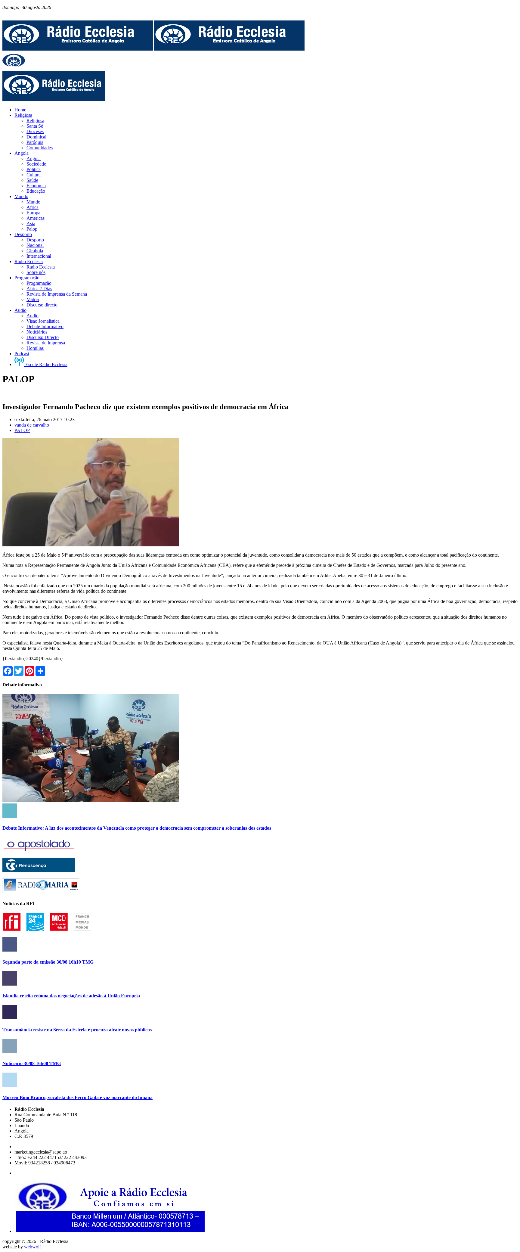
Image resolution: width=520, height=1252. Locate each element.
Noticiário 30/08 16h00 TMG (31, 1063)
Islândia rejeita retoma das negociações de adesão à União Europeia (71, 995)
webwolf (32, 1246)
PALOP (22, 430)
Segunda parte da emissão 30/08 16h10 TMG (48, 962)
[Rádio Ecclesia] (77, 48)
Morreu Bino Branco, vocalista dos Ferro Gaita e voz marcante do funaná (77, 1097)
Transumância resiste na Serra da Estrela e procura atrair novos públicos (77, 1029)
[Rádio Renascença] (38, 870)
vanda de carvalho (31, 424)
